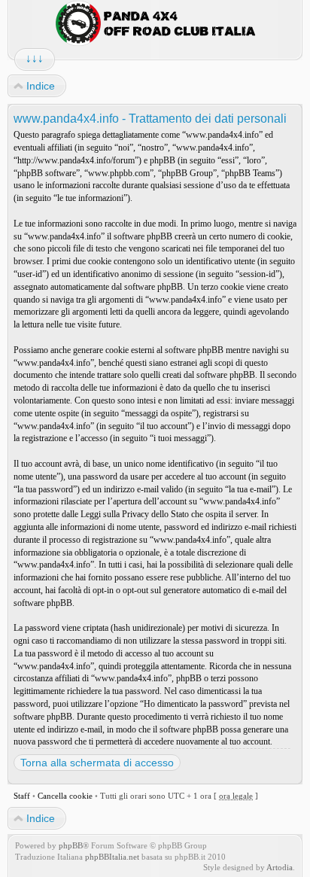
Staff (22, 795)
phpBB (71, 845)
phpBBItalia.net (112, 856)
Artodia (279, 867)
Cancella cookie (65, 795)
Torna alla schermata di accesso (97, 763)
